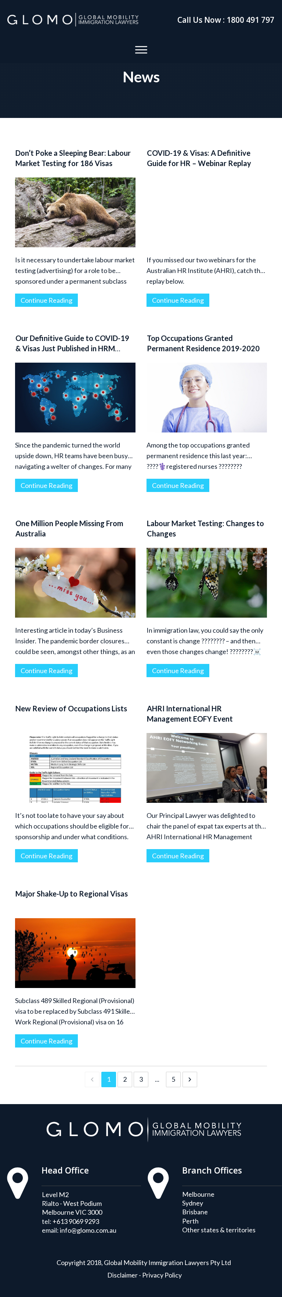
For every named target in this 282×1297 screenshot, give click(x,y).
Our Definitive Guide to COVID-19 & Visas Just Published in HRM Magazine (72, 348)
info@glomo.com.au (88, 1230)
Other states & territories (219, 1230)
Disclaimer (122, 1275)
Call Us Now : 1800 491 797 (225, 20)
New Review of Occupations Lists (71, 708)
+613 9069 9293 (76, 1221)
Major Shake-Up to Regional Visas (71, 893)
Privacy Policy (162, 1275)
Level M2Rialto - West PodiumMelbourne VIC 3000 (72, 1203)
